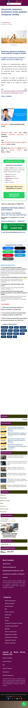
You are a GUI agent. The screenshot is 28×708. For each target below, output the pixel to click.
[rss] (15, 1)
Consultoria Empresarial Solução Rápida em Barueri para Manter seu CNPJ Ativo (16, 429)
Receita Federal (16, 150)
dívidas (3, 333)
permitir (16, 333)
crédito (9, 336)
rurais (10, 330)
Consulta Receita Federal (11, 626)
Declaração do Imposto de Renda (13, 623)
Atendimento (9, 165)
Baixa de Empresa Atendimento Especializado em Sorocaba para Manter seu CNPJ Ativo (17, 446)
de (5, 144)
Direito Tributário (9, 612)
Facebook (8, 248)
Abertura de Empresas (9, 567)
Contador (12, 134)
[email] (17, 1)
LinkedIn (20, 251)
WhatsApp (8, 251)
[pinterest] (21, 1)
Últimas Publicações (10, 600)
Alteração (8, 176)
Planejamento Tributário (11, 637)
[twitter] (6, 1)
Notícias (4, 506)
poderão (16, 330)
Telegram (20, 255)
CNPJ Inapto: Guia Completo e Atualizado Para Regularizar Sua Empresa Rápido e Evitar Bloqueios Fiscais (17, 481)
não (16, 148)
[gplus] (10, 1)
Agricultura (24, 279)
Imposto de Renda (6, 500)
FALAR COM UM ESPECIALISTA (14, 195)
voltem (22, 333)
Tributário (4, 511)
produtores (4, 327)
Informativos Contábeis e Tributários (14, 574)
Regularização (9, 178)
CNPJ (2, 124)
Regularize (4, 132)
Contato (5, 577)
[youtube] (19, 1)
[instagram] (12, 1)
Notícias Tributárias (10, 643)
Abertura (8, 174)
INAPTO (7, 124)
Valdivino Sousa (6, 22)
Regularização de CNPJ (11, 634)
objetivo (10, 333)
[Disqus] (14, 356)
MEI (2, 503)
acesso (12, 289)
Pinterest (8, 255)
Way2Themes (16, 696)
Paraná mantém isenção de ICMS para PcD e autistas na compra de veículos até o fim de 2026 (17, 463)
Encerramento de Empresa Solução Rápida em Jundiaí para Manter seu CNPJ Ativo (16, 440)
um (5, 142)
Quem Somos (7, 564)
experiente (20, 134)
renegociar (23, 330)
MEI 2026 (7, 629)
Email (8, 258)
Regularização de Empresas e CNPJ (13, 570)
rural (15, 336)
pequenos (4, 330)
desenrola (22, 327)
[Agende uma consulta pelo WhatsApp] (24, 704)
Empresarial (4, 498)
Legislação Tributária (10, 640)
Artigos (3, 495)
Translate (13, 521)
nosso (16, 327)
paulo (11, 327)
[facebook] (8, 1)
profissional (10, 142)
